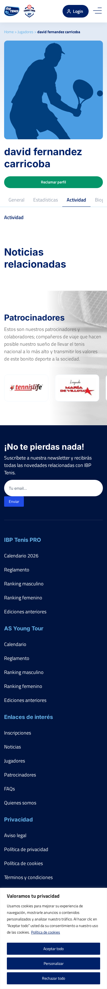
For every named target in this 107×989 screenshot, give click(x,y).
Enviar (14, 501)
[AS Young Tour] (29, 11)
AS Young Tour (23, 628)
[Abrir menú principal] (97, 11)
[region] (53, 938)
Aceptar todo (53, 948)
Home (9, 32)
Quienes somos (20, 802)
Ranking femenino (23, 597)
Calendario (15, 644)
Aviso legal (15, 835)
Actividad (76, 199)
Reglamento (16, 569)
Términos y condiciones (28, 877)
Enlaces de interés (28, 717)
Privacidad (18, 819)
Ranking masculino (24, 583)
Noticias (12, 746)
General (16, 199)
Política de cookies (45, 932)
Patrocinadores (20, 774)
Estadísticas (45, 199)
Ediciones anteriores (25, 611)
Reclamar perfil (53, 182)
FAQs (9, 788)
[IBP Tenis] (11, 11)
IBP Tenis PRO (22, 540)
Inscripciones (17, 732)
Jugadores (25, 32)
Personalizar (54, 963)
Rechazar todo (53, 978)
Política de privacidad (26, 849)
